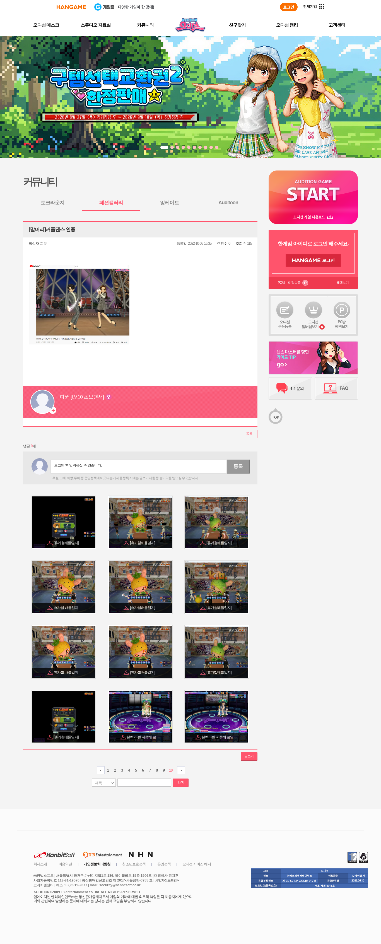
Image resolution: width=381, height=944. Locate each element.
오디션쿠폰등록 (284, 324)
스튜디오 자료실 (96, 25)
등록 (238, 466)
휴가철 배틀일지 (66, 608)
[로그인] (289, 7)
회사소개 (40, 864)
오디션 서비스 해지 (196, 864)
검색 (180, 782)
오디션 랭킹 (287, 25)
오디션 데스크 (46, 25)
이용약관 (65, 864)
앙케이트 (169, 202)
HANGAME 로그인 (313, 260)
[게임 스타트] (313, 190)
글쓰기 (249, 756)
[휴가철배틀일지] (66, 543)
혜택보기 (342, 283)
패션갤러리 (111, 202)
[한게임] (71, 7)
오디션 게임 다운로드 (313, 217)
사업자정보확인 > (167, 880)
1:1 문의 (290, 388)
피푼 (43, 243)
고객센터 (337, 25)
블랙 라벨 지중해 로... (143, 737)
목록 (249, 434)
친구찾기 (237, 25)
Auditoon (228, 202)
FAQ (336, 388)
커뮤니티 (145, 25)
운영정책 (164, 864)
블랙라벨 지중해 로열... (219, 737)
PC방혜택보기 (341, 324)
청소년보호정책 (134, 864)
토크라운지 (52, 202)
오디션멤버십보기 (310, 324)
